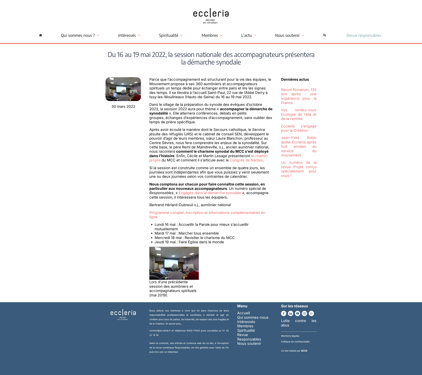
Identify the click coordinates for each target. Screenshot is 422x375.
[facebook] (283, 313)
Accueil (243, 313)
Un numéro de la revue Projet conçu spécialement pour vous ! (298, 169)
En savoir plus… (174, 323)
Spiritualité (246, 330)
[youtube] (297, 313)
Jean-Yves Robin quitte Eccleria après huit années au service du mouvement (298, 146)
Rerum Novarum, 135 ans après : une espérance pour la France (298, 96)
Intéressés (246, 322)
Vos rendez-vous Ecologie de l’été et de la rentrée (298, 114)
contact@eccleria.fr (160, 330)
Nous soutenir (249, 343)
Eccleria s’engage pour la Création (298, 128)
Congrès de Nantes (246, 160)
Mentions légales (290, 335)
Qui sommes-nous (253, 317)
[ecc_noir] (211, 5)
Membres (245, 326)
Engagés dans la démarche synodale (210, 193)
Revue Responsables (249, 337)
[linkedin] (290, 313)
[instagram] (304, 313)
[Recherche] (324, 35)
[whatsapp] (311, 313)
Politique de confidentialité (295, 341)
